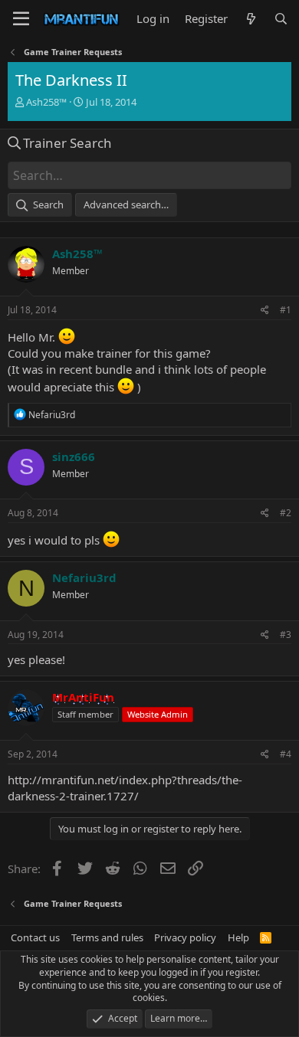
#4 (285, 754)
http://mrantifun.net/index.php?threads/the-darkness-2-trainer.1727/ (125, 787)
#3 (285, 634)
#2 (285, 512)
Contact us (35, 937)
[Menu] (21, 19)
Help (238, 937)
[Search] (281, 19)
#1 (285, 309)
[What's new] (250, 19)
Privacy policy (185, 937)
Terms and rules (107, 937)
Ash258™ (46, 102)
